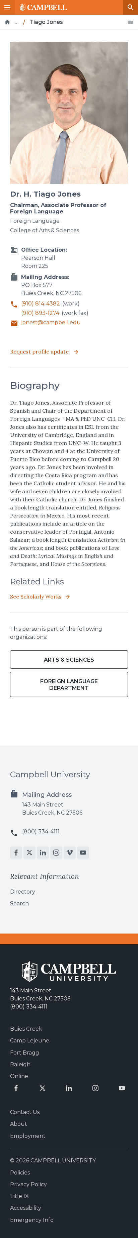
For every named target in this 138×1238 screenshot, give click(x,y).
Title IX (19, 1196)
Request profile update (40, 351)
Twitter (29, 853)
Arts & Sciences (69, 660)
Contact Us (25, 1112)
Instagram (56, 853)
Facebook (16, 853)
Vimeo (70, 853)
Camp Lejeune (29, 1040)
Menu (7, 7)
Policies (20, 1172)
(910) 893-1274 (40, 313)
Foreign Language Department (69, 684)
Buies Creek (26, 1029)
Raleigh (20, 1064)
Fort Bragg (24, 1052)
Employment (28, 1136)
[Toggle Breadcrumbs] (130, 22)
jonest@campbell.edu (51, 322)
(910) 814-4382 (40, 303)
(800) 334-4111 (41, 831)
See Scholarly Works (36, 596)
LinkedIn (43, 853)
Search (130, 7)
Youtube (83, 853)
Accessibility (25, 1208)
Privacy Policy (28, 1184)
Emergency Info (32, 1220)
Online (19, 1076)
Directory (22, 892)
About (18, 1124)
